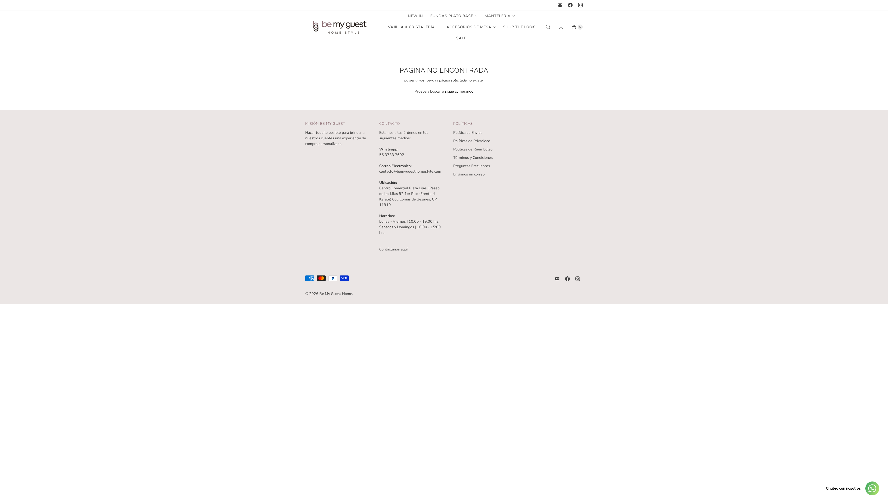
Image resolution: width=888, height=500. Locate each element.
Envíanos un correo (469, 174)
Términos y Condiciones (473, 157)
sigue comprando (459, 91)
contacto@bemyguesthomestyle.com (410, 171)
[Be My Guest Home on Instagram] (580, 5)
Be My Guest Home (335, 293)
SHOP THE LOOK (519, 27)
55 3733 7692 (391, 154)
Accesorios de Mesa (469, 27)
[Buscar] (548, 27)
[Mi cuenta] (561, 27)
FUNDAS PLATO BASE (451, 16)
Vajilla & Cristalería (411, 27)
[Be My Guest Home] (340, 27)
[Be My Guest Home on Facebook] (570, 5)
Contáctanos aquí (393, 249)
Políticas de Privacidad (471, 141)
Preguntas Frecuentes (471, 166)
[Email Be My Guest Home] (560, 5)
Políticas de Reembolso (473, 149)
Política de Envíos (467, 132)
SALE (461, 38)
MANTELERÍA (498, 16)
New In (415, 16)
